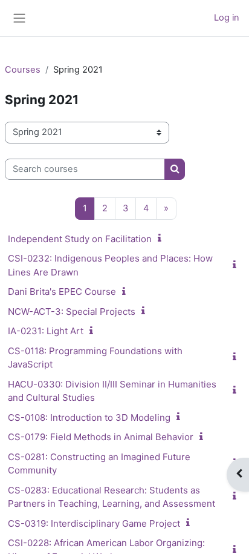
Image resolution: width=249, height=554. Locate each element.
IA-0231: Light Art (45, 331)
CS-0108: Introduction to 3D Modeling (89, 417)
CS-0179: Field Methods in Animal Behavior (100, 437)
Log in (226, 17)
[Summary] (162, 238)
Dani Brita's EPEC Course (62, 291)
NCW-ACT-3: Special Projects (71, 311)
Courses (22, 69)
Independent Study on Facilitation (80, 239)
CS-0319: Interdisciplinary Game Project (94, 523)
